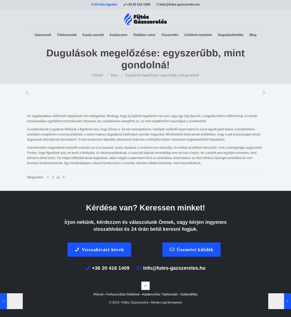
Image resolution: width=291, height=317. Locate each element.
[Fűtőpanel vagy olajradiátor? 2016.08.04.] (11, 301)
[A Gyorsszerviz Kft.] (145, 19)
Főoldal (97, 75)
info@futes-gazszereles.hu (180, 4)
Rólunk (98, 294)
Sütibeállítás (189, 294)
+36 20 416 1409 (138, 4)
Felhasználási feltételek (123, 294)
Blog (114, 75)
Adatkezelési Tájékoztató (160, 294)
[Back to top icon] (145, 286)
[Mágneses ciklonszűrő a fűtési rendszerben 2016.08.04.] (279, 301)
